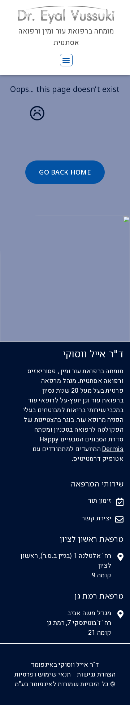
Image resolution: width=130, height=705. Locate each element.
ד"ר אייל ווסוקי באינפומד (65, 665)
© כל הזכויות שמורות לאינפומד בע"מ (65, 684)
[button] (66, 60)
